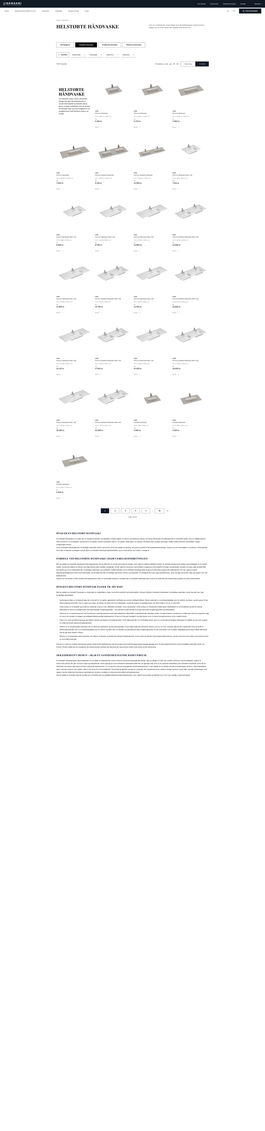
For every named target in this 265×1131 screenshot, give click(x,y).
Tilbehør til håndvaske (133, 45)
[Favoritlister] (234, 11)
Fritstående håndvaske (109, 45)
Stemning (188, 64)
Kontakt (243, 4)
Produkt (202, 64)
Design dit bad (73, 11)
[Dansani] (12, 3)
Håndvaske (65, 20)
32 (159, 511)
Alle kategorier (65, 45)
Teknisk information (229, 4)
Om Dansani (202, 4)
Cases (86, 11)
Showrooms (214, 4)
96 (177, 64)
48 (174, 64)
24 (171, 64)
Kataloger (58, 11)
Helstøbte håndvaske (86, 45)
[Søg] (228, 11)
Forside (58, 20)
